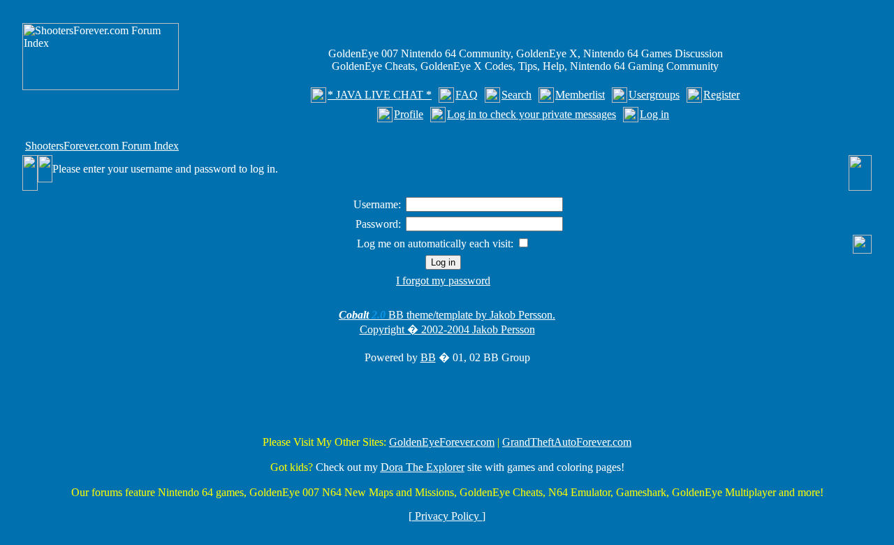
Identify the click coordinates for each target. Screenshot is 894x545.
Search (516, 95)
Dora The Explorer (422, 467)
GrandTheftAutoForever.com (566, 442)
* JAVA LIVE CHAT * (380, 95)
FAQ (466, 95)
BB (428, 357)
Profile (408, 114)
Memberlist (580, 95)
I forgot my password (443, 280)
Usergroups (654, 95)
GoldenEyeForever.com (441, 442)
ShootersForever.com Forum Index (102, 146)
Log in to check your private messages (531, 114)
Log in (654, 114)
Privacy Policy (447, 516)
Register (721, 95)
